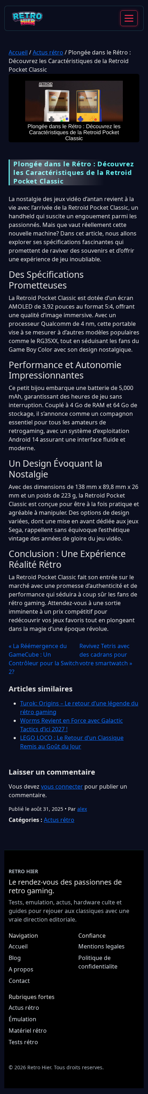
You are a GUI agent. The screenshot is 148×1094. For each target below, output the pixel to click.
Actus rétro (48, 52)
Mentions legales (101, 946)
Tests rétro (23, 1042)
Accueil (18, 52)
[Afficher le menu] (129, 18)
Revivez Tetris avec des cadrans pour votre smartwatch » (105, 654)
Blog (15, 958)
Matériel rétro (28, 1030)
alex (82, 808)
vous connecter (62, 786)
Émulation (22, 1019)
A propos (21, 969)
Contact (19, 981)
